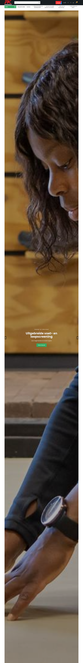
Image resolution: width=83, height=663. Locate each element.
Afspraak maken (21, 6)
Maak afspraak (41, 345)
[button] (5, 337)
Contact (28, 6)
